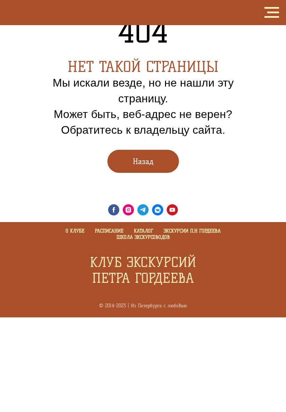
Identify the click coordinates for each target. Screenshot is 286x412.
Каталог (143, 231)
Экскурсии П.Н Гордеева (192, 231)
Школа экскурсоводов (143, 237)
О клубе (75, 231)
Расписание (109, 231)
